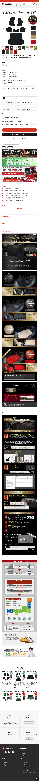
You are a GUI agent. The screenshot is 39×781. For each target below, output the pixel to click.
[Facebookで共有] (5, 147)
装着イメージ (5, 764)
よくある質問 (18, 121)
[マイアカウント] (29, 4)
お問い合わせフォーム (6, 735)
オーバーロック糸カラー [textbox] (11, 102)
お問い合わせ (25, 760)
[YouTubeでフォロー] (12, 752)
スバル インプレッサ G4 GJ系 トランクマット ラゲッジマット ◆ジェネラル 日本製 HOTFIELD (31, 684)
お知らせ (4, 760)
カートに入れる (19, 129)
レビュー (23, 755)
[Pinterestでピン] (10, 147)
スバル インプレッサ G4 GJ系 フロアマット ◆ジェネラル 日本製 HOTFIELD (7, 683)
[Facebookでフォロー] (9, 752)
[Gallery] (19, 32)
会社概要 (23, 753)
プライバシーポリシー (26, 768)
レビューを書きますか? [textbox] (11, 109)
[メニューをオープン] (36, 4)
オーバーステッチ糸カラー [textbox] (11, 105)
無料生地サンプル (26, 765)
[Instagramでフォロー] (6, 752)
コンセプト (23, 750)
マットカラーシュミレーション (20, 134)
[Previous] (3, 28)
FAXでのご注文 (25, 767)
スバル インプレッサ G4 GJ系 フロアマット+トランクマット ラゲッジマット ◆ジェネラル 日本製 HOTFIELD (19, 684)
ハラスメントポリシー (26, 770)
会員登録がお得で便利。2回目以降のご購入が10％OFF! (19, 1)
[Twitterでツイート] (3, 147)
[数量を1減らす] (6, 113)
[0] (33, 4)
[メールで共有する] (12, 147)
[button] (4, 60)
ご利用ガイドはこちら (28, 722)
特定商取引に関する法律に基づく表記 (29, 772)
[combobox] (19, 98)
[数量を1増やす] (11, 113)
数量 (3, 113)
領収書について (25, 764)
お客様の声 (5, 762)
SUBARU (3, 58)
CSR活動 (4, 765)
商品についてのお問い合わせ (7, 121)
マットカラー (4, 94)
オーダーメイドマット (25, 751)
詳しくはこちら (28, 738)
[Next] (35, 28)
